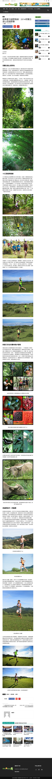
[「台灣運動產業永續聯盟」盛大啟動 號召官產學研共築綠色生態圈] (7, 729)
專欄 (4, 8)
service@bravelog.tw (24, 768)
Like (48, 20)
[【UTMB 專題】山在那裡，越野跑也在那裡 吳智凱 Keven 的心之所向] (36, 51)
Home (4, 14)
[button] (47, 10)
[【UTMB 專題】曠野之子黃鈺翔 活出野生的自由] (36, 34)
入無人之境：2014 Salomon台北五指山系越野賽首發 (26, 706)
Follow (47, 23)
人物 (9, 8)
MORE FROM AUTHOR (21, 723)
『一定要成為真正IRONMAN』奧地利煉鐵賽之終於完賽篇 (9, 706)
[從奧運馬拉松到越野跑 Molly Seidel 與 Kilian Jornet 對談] (18, 740)
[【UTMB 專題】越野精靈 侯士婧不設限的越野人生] (36, 57)
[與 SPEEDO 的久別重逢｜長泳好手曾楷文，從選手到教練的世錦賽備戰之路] (7, 740)
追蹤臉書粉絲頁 (23, 8)
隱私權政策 (17, 771)
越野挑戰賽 (12, 694)
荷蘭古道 (7, 694)
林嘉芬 (5, 23)
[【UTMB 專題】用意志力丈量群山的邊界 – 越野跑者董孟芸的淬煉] (36, 40)
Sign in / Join (13, 0)
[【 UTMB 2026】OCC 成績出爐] (18, 729)
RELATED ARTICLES (8, 723)
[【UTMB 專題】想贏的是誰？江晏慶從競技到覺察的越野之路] (36, 45)
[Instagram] (46, 1)
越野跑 (12, 8)
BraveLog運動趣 (37, 8)
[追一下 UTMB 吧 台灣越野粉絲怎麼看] (28, 729)
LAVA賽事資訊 (5, 11)
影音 (16, 8)
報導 (3, 16)
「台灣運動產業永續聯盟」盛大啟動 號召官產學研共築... (7, 734)
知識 (7, 8)
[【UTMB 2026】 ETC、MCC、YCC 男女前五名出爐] (28, 740)
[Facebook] (44, 1)
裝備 (19, 8)
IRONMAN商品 (30, 8)
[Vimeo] (48, 1)
